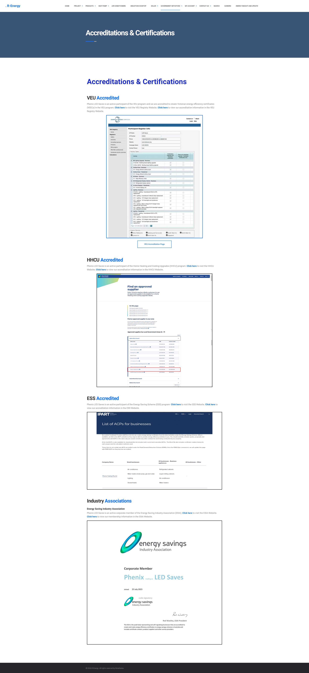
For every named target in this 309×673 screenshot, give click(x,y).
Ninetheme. (119, 668)
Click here (120, 107)
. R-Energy (12, 6)
